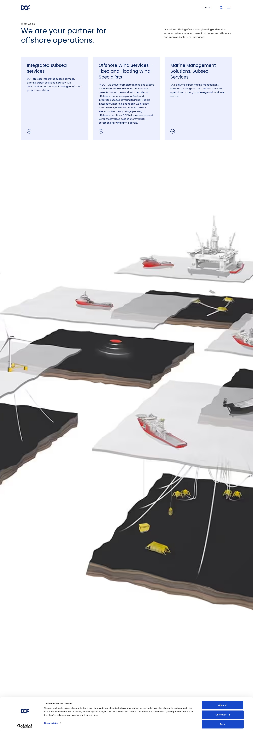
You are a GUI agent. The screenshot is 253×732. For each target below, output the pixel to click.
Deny (222, 724)
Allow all (222, 705)
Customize (221, 714)
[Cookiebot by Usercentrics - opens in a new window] (25, 726)
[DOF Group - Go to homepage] (25, 7)
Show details (51, 723)
